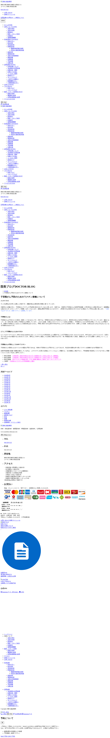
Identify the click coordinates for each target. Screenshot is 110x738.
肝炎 (5, 417)
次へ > (3, 366)
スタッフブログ (12, 90)
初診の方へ (11, 41)
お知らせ (9, 84)
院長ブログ (11, 88)
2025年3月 (7, 388)
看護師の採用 (12, 95)
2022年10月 (7, 399)
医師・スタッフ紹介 (14, 34)
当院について (10, 26)
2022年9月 (7, 400)
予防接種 (10, 61)
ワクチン (7, 411)
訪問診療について (13, 66)
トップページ (8, 634)
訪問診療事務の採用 (14, 97)
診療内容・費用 (12, 70)
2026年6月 (7, 379)
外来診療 (11, 39)
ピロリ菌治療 (8, 409)
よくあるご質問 (12, 73)
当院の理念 (11, 28)
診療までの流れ (12, 72)
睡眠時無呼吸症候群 (17, 48)
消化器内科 (11, 45)
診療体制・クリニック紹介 (12, 422)
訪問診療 (10, 64)
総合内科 (10, 43)
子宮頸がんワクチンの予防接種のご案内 (22, 361)
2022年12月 (7, 397)
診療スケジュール (9, 657)
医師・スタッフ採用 (13, 92)
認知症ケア (11, 75)
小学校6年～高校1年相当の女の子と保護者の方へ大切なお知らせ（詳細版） (35, 357)
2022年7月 (7, 402)
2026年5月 (7, 380)
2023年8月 (7, 393)
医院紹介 (10, 32)
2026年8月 (7, 375)
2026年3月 (7, 384)
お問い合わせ (8, 659)
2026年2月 (7, 386)
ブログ (8, 86)
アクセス (9, 99)
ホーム (8, 25)
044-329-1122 (4, 9)
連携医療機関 (12, 37)
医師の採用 (11, 93)
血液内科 (10, 52)
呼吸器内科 (11, 46)
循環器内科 (11, 54)
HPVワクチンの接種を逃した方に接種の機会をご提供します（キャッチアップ (36, 359)
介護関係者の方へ (13, 82)
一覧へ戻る (4, 364)
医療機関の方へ (12, 81)
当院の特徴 (11, 30)
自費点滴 (10, 63)
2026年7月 (7, 377)
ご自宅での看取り (13, 79)
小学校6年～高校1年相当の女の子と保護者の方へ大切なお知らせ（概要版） (35, 356)
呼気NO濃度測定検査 (17, 50)
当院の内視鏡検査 (13, 55)
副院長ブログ (8, 415)
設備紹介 (10, 35)
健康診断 (10, 57)
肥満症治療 (7, 420)
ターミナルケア (12, 77)
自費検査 (10, 59)
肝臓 (5, 418)
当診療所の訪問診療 (14, 68)
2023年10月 (7, 391)
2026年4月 (7, 382)
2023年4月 (7, 395)
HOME (6, 291)
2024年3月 (7, 390)
